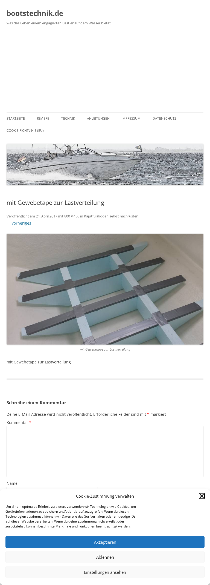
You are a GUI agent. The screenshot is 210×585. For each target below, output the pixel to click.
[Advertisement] (105, 71)
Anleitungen (98, 118)
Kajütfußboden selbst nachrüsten (111, 216)
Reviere (43, 118)
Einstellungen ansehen (105, 572)
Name (12, 483)
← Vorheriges (19, 223)
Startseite (16, 118)
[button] (202, 496)
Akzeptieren (105, 542)
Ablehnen (105, 557)
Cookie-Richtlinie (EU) (25, 130)
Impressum (131, 118)
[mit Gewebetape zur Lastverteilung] (105, 289)
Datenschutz (164, 118)
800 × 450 (71, 216)
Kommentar (19, 422)
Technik (68, 118)
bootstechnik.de (35, 13)
